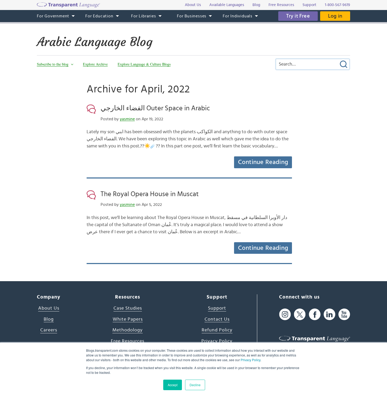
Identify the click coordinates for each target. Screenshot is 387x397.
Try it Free (298, 16)
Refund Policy (217, 330)
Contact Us (217, 319)
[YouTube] (344, 314)
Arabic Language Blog (94, 41)
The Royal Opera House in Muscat (150, 194)
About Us (48, 308)
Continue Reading (263, 162)
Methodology (127, 330)
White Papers (128, 319)
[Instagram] (285, 314)
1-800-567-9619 (337, 5)
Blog (49, 319)
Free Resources (127, 341)
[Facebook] (315, 314)
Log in (335, 16)
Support (217, 308)
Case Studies (127, 308)
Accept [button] (172, 385)
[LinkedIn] (329, 314)
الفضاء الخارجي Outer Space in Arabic (155, 108)
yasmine (127, 119)
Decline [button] (195, 385)
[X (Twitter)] (300, 314)
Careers (48, 330)
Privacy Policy (250, 360)
